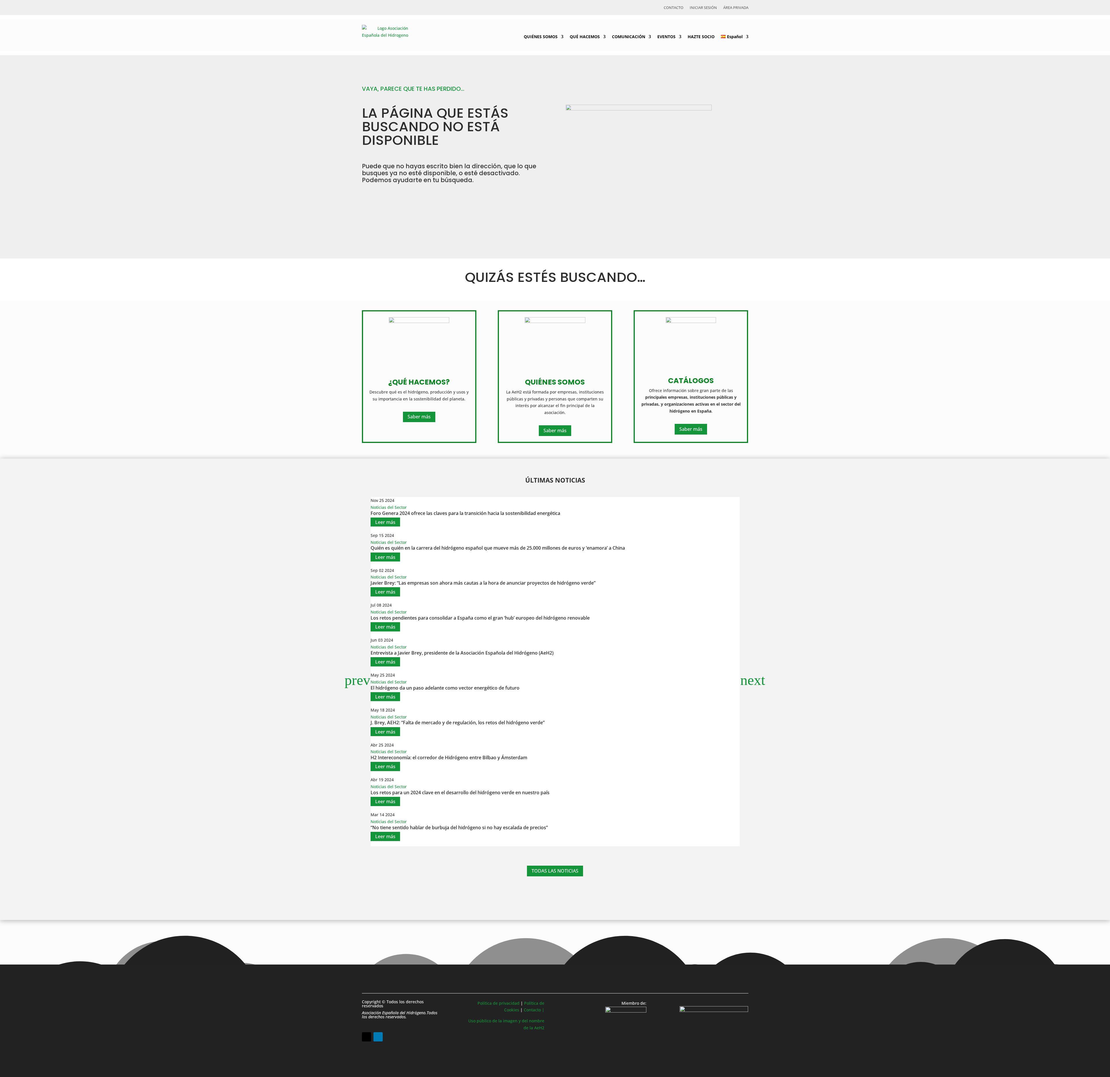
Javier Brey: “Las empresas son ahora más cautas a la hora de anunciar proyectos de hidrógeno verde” (483, 583)
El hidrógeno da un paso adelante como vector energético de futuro (445, 688)
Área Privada (735, 7)
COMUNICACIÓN (628, 36)
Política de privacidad (498, 1003)
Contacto (673, 7)
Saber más (419, 416)
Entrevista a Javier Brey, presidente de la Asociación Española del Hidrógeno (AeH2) (462, 653)
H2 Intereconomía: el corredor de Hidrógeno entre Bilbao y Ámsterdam (449, 757)
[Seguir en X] (366, 1036)
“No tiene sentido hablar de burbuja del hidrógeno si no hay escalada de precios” (459, 827)
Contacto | (534, 1010)
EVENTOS (666, 36)
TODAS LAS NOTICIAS (555, 871)
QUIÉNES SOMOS (541, 36)
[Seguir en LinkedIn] (378, 1036)
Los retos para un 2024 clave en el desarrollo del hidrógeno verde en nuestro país (460, 792)
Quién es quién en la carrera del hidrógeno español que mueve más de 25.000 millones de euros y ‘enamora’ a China (498, 548)
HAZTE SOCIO (701, 36)
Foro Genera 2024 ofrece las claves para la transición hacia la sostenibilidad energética (465, 513)
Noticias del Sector (389, 507)
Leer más (385, 522)
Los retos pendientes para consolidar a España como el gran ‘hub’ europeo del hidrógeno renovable (480, 618)
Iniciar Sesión (703, 7)
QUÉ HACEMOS (585, 36)
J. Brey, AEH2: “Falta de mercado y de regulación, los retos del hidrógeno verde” (458, 722)
